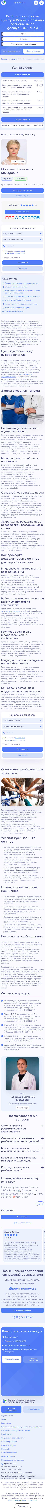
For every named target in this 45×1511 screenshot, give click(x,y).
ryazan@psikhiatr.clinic (20, 1345)
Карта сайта (7, 1416)
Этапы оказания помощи (16, 287)
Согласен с (15, 252)
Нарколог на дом (8, 1445)
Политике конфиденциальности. (22, 1500)
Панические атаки (9, 1453)
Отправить (22, 262)
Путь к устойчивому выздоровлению (21, 283)
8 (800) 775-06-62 (22, 1317)
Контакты (6, 1423)
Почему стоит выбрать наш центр (21, 304)
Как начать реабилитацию (17, 308)
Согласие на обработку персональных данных (22, 1427)
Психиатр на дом (9, 1442)
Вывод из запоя (8, 1456)
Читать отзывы (22, 212)
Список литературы (14, 311)
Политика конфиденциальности (15, 1430)
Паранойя (5, 1449)
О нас (3, 1419)
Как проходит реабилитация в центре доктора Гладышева (22, 292)
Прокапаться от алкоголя (12, 1460)
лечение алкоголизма (10, 611)
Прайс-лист (6, 1434)
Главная (4, 59)
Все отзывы (22, 1217)
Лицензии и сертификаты (13, 1438)
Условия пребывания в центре (19, 300)
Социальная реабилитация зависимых (22, 296)
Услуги (14, 59)
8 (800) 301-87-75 (20, 3)
